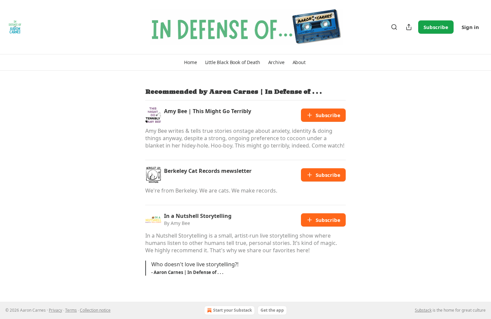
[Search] (394, 27)
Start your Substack (232, 310)
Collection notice (95, 310)
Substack (423, 310)
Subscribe (436, 27)
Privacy (55, 310)
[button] (190, 62)
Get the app (272, 310)
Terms (71, 310)
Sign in (470, 27)
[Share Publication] (409, 27)
